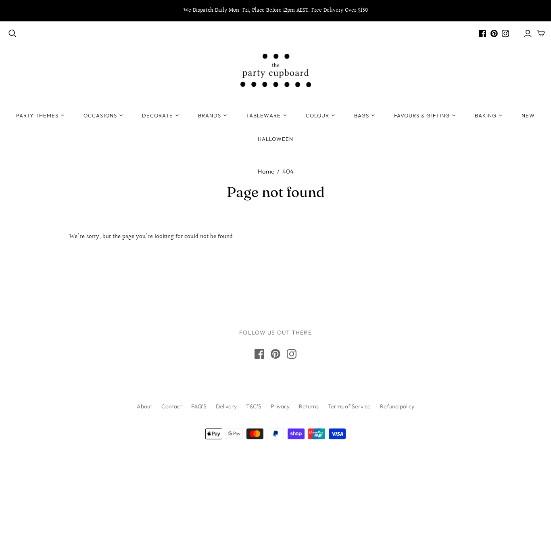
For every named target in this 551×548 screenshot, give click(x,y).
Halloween (275, 139)
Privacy (280, 406)
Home (266, 171)
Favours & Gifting (422, 115)
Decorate (157, 115)
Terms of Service (349, 406)
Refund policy (397, 406)
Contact (171, 406)
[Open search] (12, 33)
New (528, 115)
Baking (486, 115)
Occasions (100, 115)
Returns (309, 406)
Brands (209, 115)
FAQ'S (199, 406)
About (144, 406)
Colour (317, 115)
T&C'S (253, 406)
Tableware (263, 115)
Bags (361, 115)
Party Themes (37, 115)
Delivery (226, 406)
